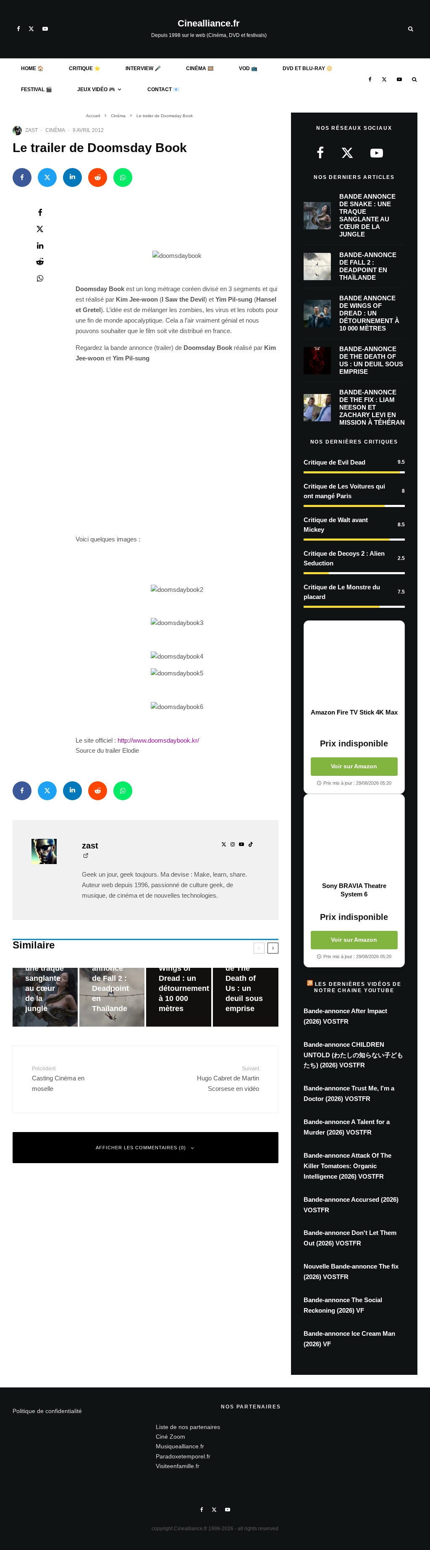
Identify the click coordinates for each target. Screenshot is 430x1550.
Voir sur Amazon (354, 766)
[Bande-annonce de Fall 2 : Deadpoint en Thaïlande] (111, 997)
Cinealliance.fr (209, 23)
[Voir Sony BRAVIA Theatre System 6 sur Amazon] (354, 838)
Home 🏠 (32, 68)
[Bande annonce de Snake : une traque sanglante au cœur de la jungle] (45, 997)
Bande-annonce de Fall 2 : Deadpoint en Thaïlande (367, 266)
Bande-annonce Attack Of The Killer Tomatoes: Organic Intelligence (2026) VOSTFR (347, 1166)
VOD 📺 (248, 68)
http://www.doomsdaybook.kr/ (158, 740)
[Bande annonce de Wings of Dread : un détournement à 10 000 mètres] (178, 997)
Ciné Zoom (170, 1436)
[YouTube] (45, 29)
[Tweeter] (47, 177)
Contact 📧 (163, 89)
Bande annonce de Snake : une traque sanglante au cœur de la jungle (367, 215)
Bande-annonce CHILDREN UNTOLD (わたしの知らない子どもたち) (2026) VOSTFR (353, 1055)
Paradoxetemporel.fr (183, 1456)
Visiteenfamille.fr (177, 1466)
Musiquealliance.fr (180, 1446)
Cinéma (55, 130)
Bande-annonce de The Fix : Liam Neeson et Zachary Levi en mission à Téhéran (372, 407)
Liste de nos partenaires (188, 1427)
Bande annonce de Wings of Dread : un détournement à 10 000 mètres (369, 313)
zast (31, 130)
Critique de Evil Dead (334, 462)
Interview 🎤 (143, 68)
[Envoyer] (97, 177)
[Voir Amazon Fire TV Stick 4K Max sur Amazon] (354, 664)
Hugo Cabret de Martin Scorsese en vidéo (228, 1079)
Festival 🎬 (36, 89)
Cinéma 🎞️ (200, 68)
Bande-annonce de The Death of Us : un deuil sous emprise (371, 360)
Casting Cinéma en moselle (58, 1079)
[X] (31, 29)
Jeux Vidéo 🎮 (96, 89)
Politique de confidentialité (47, 1411)
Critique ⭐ (84, 68)
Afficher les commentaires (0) (141, 1147)
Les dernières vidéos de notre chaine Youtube (357, 987)
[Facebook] (18, 29)
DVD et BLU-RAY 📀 (308, 68)
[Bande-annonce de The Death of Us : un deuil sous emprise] (245, 997)
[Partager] (22, 177)
